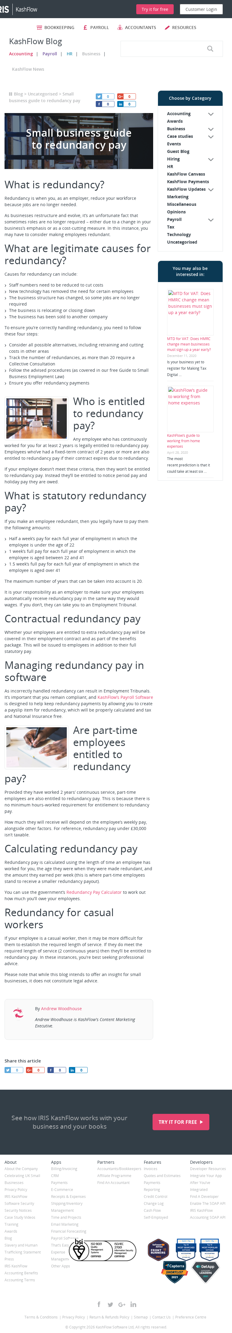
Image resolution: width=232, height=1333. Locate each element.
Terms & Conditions (41, 1317)
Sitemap (141, 1317)
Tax (170, 227)
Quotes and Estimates (162, 1175)
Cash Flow (152, 1210)
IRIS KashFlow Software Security (19, 1200)
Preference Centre (190, 1317)
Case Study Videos (20, 1217)
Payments (59, 1182)
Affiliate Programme (114, 1175)
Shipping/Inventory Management (66, 1207)
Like (99, 104)
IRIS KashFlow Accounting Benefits (21, 1269)
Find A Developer (204, 1196)
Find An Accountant (113, 1182)
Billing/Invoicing (64, 1168)
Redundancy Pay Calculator (94, 892)
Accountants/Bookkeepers (116, 1168)
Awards (175, 121)
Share (120, 104)
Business (91, 54)
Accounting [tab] (179, 113)
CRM (55, 1175)
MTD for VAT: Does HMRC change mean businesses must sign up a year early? (189, 344)
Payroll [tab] (174, 219)
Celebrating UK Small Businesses (22, 1179)
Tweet (99, 96)
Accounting (21, 54)
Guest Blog (178, 151)
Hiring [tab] (173, 159)
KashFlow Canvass (186, 174)
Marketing (177, 196)
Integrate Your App (206, 1175)
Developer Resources (208, 1168)
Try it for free (178, 1122)
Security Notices (18, 1210)
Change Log (154, 1203)
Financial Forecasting (68, 1231)
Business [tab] (176, 128)
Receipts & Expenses (68, 1196)
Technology (179, 234)
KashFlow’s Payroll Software (125, 697)
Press (9, 1259)
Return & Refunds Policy (109, 1317)
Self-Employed (156, 1217)
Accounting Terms (20, 1280)
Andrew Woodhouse (61, 1008)
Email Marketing (65, 1224)
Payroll (50, 54)
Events (174, 144)
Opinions (176, 212)
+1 (120, 96)
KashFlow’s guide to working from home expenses (183, 441)
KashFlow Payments (188, 181)
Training (11, 1224)
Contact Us (161, 1317)
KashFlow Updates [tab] (186, 189)
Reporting (152, 1189)
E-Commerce (62, 1189)
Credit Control (155, 1196)
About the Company (21, 1168)
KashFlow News (28, 69)
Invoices (150, 1168)
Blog (18, 94)
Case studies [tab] (180, 136)
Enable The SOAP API (207, 1203)
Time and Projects (66, 1217)
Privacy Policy (16, 1189)
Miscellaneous (181, 204)
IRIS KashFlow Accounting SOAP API (207, 1214)
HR (69, 54)
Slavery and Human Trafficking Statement (23, 1249)
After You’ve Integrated (200, 1186)
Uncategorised (43, 94)
